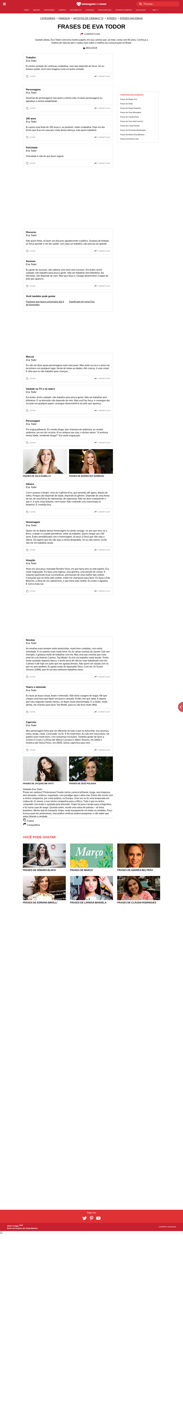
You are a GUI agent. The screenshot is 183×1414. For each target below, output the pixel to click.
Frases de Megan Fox (128, 99)
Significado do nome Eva (82, 301)
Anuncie (172, 1227)
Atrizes (112, 18)
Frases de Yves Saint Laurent (131, 121)
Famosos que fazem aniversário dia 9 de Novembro (45, 303)
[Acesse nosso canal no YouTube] (98, 1218)
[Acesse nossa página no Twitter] (84, 1218)
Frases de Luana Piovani (130, 126)
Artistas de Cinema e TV (88, 18)
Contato (163, 1227)
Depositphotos (32, 1228)
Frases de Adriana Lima (129, 139)
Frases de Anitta (126, 104)
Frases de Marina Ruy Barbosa (132, 135)
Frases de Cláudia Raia (129, 117)
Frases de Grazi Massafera (130, 113)
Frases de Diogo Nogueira (130, 108)
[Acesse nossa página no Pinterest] (91, 1218)
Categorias (47, 18)
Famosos (64, 18)
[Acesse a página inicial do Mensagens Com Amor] (91, 4)
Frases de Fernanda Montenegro (133, 130)
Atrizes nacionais (131, 18)
